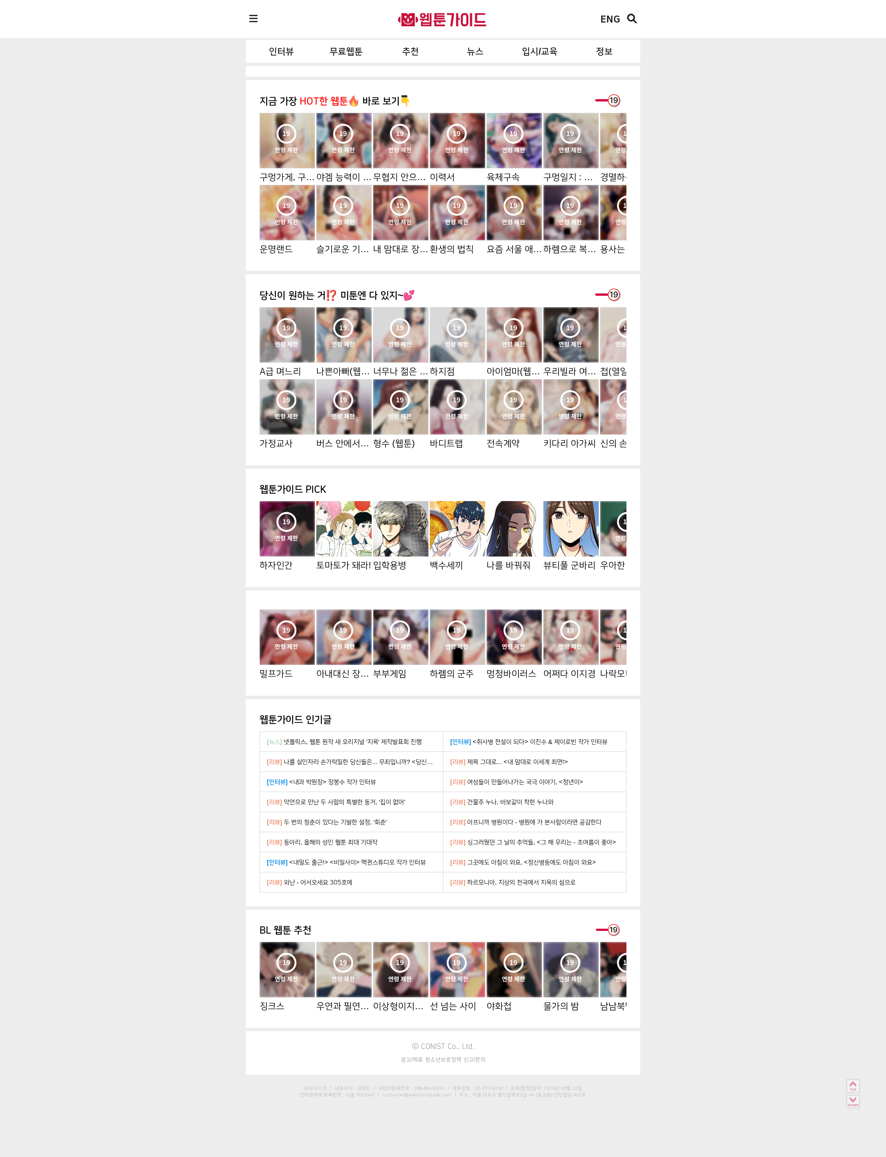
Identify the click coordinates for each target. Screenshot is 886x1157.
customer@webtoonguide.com (417, 1094)
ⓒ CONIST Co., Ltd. (443, 1046)
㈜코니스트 (315, 1088)
